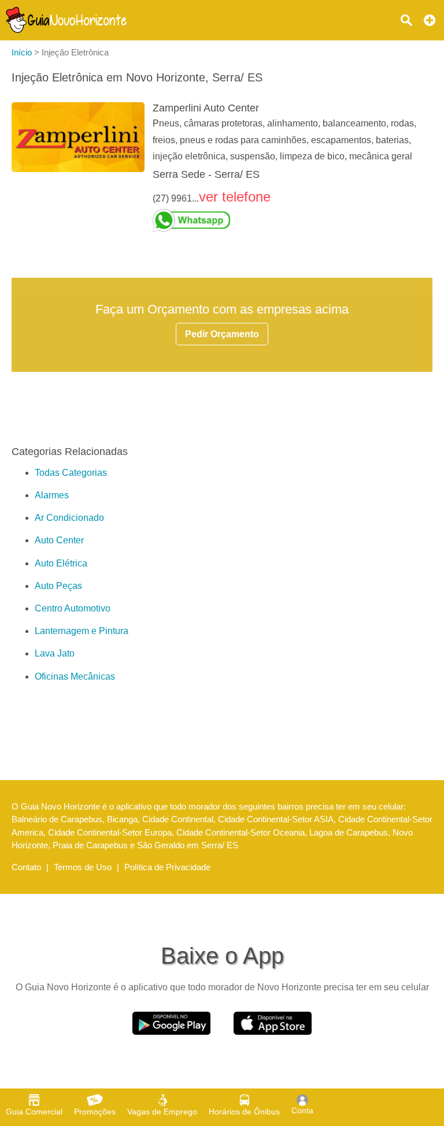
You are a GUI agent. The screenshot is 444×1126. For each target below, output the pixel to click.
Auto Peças (58, 586)
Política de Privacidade (167, 867)
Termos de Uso (83, 867)
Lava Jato (55, 653)
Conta (302, 1110)
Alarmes (52, 495)
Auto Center (59, 540)
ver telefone (235, 196)
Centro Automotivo (72, 608)
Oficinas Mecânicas (75, 676)
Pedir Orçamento (222, 334)
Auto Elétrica (61, 563)
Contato (26, 867)
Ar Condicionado (69, 518)
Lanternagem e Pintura (81, 631)
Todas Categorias (71, 473)
